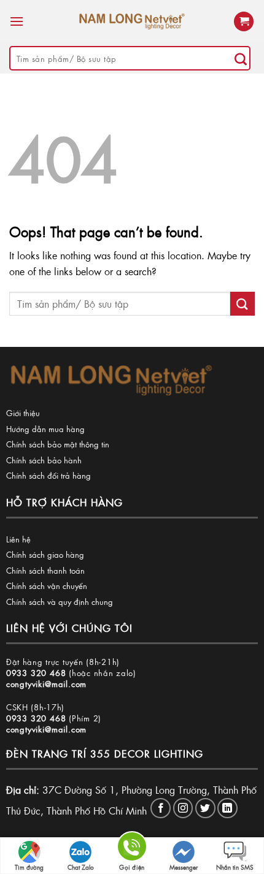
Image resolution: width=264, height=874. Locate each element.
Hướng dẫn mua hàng (45, 429)
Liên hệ (18, 539)
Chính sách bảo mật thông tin (57, 444)
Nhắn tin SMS (235, 867)
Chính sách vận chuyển (46, 585)
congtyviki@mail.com (46, 683)
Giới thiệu (23, 413)
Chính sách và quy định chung (59, 601)
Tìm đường (29, 867)
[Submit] (240, 58)
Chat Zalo (81, 867)
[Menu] (16, 21)
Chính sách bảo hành (44, 460)
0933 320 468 (36, 672)
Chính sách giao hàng (45, 554)
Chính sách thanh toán (45, 570)
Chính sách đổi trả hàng (48, 475)
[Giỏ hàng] (244, 22)
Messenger (183, 867)
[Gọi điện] (132, 848)
